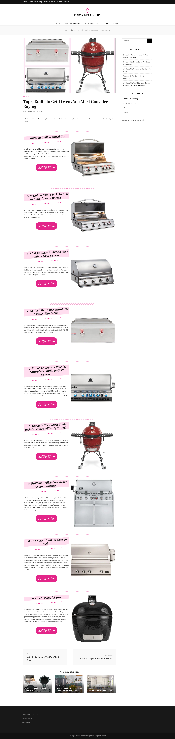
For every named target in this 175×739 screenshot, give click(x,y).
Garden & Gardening (35, 2)
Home (25, 2)
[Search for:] (134, 40)
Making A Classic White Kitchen (100, 690)
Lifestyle (66, 2)
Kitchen (59, 2)
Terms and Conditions (30, 714)
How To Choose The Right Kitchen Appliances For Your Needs (69, 689)
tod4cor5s (28, 112)
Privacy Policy (27, 718)
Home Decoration (49, 2)
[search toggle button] (150, 1)
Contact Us (26, 722)
